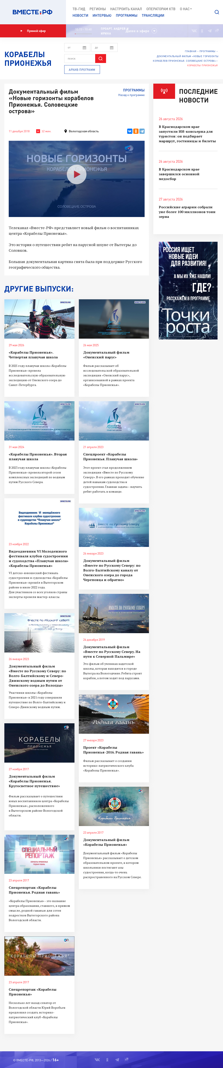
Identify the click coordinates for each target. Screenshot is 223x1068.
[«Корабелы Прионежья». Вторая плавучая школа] (39, 420)
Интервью (102, 15)
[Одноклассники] (136, 131)
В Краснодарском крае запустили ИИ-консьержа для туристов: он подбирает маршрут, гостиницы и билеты (187, 133)
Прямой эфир (36, 31)
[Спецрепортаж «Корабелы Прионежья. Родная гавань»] (39, 854)
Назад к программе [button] (131, 95)
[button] (217, 12)
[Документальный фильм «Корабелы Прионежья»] (114, 806)
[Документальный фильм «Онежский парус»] (114, 319)
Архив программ (82, 69)
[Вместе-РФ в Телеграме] (210, 31)
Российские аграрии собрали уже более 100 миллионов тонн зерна (187, 212)
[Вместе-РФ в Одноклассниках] (202, 31)
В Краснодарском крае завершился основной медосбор (179, 174)
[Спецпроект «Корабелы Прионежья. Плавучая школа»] (114, 420)
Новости (80, 15)
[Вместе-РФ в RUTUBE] (217, 31)
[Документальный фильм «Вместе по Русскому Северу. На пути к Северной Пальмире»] (114, 613)
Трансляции (153, 15)
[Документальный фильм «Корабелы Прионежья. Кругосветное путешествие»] (39, 743)
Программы (126, 15)
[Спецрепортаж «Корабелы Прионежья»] (39, 956)
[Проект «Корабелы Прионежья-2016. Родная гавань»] (114, 714)
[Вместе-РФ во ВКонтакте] (194, 31)
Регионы (98, 9)
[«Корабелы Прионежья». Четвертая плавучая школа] (39, 319)
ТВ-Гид (79, 9)
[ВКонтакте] (129, 131)
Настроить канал (126, 9)
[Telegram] (142, 131)
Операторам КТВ (161, 9)
